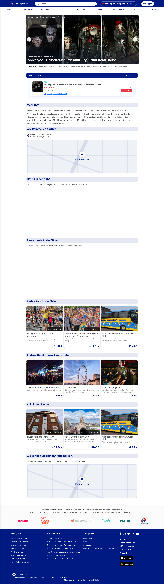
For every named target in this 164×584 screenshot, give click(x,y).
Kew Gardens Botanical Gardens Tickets (64, 552)
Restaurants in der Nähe (96, 66)
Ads (63, 9)
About (122, 539)
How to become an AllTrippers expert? (99, 548)
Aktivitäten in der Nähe (117, 66)
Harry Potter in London (20, 562)
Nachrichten (46, 9)
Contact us (87, 545)
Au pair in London (18, 555)
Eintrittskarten (31, 66)
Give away (87, 538)
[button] (147, 3)
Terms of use (125, 549)
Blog (85, 541)
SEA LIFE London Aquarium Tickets (61, 541)
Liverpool (52, 17)
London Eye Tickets (55, 538)
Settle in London (17, 548)
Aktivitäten (28, 9)
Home (9, 9)
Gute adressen (118, 9)
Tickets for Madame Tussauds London (63, 545)
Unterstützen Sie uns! (129, 542)
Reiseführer (82, 9)
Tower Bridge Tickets (56, 555)
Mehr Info (43, 66)
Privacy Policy (125, 553)
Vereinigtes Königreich (39, 17)
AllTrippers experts (128, 546)
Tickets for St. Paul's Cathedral (60, 558)
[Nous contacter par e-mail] (138, 534)
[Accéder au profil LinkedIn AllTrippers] (134, 534)
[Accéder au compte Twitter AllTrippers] (129, 534)
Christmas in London (19, 541)
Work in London (17, 552)
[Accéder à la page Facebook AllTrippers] (121, 534)
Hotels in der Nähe (77, 66)
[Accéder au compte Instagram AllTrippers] (125, 534)
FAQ (100, 9)
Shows (136, 9)
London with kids (18, 558)
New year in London (19, 545)
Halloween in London (20, 538)
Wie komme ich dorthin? (58, 66)
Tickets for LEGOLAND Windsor (60, 548)
